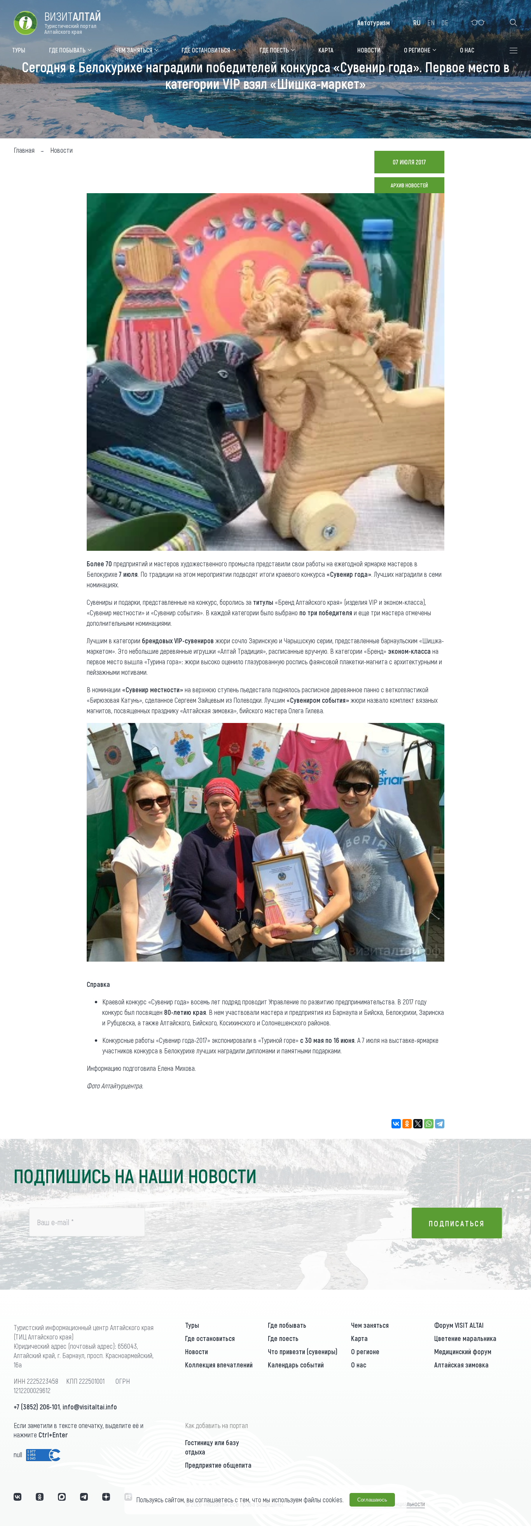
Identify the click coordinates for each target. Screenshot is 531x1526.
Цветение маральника (465, 1338)
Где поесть (283, 1338)
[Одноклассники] (407, 1123)
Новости (196, 1351)
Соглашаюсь (372, 1500)
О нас (358, 1364)
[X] (418, 1123)
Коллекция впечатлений (219, 1364)
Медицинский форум (462, 1351)
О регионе (365, 1351)
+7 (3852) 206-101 (37, 1406)
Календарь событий (296, 1364)
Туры (192, 1325)
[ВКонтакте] (396, 1123)
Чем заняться (370, 1325)
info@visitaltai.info (90, 1406)
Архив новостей (409, 185)
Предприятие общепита (218, 1465)
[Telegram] (439, 1123)
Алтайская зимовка (461, 1364)
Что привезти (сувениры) (302, 1351)
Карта (359, 1338)
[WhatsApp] (428, 1123)
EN (431, 22)
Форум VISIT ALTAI (459, 1325)
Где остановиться (210, 1338)
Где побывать (287, 1325)
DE (444, 22)
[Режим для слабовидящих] (478, 22)
